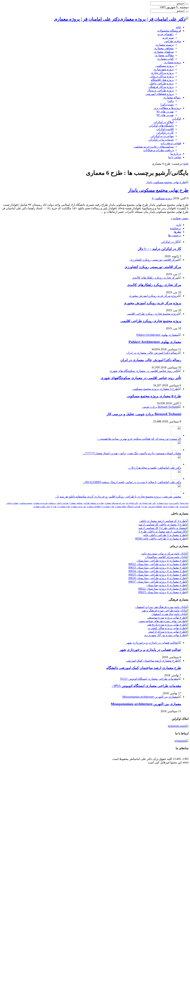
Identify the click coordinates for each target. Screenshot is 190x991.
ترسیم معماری (164, 44)
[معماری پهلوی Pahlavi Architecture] (158, 334)
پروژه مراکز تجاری (162, 72)
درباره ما (175, 153)
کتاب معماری (165, 58)
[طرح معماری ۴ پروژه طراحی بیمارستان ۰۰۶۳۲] (158, 564)
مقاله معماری (120, 506)
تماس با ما (174, 157)
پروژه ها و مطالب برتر (167, 108)
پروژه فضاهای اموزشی (159, 93)
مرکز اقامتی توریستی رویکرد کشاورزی (153, 267)
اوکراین (176, 118)
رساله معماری (172, 97)
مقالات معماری (164, 55)
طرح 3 (144, 506)
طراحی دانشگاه (133, 506)
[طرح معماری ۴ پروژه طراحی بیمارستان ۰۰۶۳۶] (158, 578)
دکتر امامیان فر (132, 503)
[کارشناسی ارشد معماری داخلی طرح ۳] (163, 531)
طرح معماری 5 (63, 506)
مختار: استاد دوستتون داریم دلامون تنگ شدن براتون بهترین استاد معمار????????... (132, 453)
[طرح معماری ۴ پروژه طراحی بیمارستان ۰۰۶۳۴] (158, 571)
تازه (178, 224)
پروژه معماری (172, 62)
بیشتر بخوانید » (180, 218)
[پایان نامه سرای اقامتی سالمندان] (167, 557)
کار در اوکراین (165, 132)
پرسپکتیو (52, 503)
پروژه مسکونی (164, 65)
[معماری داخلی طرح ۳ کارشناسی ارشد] (163, 528)
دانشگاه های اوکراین (161, 125)
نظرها (177, 231)
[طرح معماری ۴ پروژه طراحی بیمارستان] (163, 560)
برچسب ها (174, 235)
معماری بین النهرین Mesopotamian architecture (146, 704)
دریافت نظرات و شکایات (158, 150)
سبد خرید (168, 37)
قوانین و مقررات (171, 143)
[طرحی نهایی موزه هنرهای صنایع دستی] (163, 621)
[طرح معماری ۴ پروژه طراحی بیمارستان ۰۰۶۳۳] (158, 567)
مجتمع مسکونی (25, 503)
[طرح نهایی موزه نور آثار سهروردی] (166, 635)
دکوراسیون (184, 506)
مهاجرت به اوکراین (162, 136)
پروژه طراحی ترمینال (160, 90)
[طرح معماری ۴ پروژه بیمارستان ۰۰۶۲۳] (163, 592)
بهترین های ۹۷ (165, 115)
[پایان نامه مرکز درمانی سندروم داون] (165, 553)
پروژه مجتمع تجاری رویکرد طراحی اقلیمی (150, 321)
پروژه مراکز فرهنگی (161, 86)
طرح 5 (54, 506)
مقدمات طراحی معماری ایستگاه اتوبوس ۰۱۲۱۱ (146, 686)
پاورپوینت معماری (40, 503)
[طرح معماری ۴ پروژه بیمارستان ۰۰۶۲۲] (163, 588)
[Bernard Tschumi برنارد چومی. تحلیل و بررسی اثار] (161, 406)
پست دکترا (167, 104)
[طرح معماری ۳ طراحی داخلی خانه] (166, 535)
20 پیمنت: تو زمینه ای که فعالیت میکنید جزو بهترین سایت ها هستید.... (139, 438)
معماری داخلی (12, 503)
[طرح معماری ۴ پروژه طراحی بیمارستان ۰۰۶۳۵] (158, 574)
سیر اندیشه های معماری (114, 503)
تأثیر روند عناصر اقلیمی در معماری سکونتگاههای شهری (141, 378)
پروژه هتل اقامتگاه (162, 79)
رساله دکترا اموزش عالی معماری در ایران (150, 360)
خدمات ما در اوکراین (161, 139)
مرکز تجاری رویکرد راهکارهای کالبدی (154, 285)
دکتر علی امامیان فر (147, 503)
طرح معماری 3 (107, 506)
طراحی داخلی (62, 503)
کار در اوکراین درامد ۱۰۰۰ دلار (159, 249)
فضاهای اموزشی (155, 506)
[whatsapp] (181, 740)
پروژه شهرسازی (163, 69)
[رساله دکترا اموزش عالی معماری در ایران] (153, 352)
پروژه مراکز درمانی (162, 76)
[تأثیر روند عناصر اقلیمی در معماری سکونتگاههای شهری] (145, 370)
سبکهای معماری (164, 51)
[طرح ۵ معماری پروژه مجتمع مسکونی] (156, 388)
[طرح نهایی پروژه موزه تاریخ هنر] (168, 624)
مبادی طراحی (172, 41)
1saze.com (184, 503)
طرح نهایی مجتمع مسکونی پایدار (158, 190)
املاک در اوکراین (163, 122)
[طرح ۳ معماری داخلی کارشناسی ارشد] (163, 524)
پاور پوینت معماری (78, 506)
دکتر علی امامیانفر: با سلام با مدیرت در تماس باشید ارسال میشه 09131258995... (132, 482)
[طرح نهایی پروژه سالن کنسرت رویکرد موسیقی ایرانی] (168, 628)
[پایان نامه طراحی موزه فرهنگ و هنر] (165, 610)
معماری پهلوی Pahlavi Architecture (155, 342)
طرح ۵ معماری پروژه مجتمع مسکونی (154, 396)
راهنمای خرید (166, 34)
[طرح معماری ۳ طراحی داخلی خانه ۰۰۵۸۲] (162, 538)
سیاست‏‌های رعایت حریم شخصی (153, 146)
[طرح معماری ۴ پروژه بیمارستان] (167, 585)
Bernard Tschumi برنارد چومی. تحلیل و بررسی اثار (144, 414)
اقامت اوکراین (165, 129)
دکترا (171, 101)
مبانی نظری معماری (41, 506)
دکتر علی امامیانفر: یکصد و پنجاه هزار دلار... (154, 467)
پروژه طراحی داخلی (161, 83)
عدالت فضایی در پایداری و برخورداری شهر (150, 650)
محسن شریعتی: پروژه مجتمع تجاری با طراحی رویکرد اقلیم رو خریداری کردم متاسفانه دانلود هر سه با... (118, 496)
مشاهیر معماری (164, 48)
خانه (178, 27)
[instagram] (178, 726)
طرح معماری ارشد (170, 506)
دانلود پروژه (174, 503)
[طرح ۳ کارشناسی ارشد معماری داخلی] (164, 521)
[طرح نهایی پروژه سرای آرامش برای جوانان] (168, 631)
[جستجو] (187, 4)
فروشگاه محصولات (169, 30)
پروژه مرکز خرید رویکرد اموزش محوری (152, 303)
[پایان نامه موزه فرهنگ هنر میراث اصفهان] (162, 607)
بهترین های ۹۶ (165, 111)
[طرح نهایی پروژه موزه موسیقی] (168, 617)
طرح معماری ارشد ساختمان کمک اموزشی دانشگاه (143, 668)
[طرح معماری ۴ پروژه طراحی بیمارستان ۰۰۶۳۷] (158, 581)
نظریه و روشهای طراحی (93, 503)
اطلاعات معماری (94, 506)
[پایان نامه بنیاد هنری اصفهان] (170, 614)
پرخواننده (175, 228)
